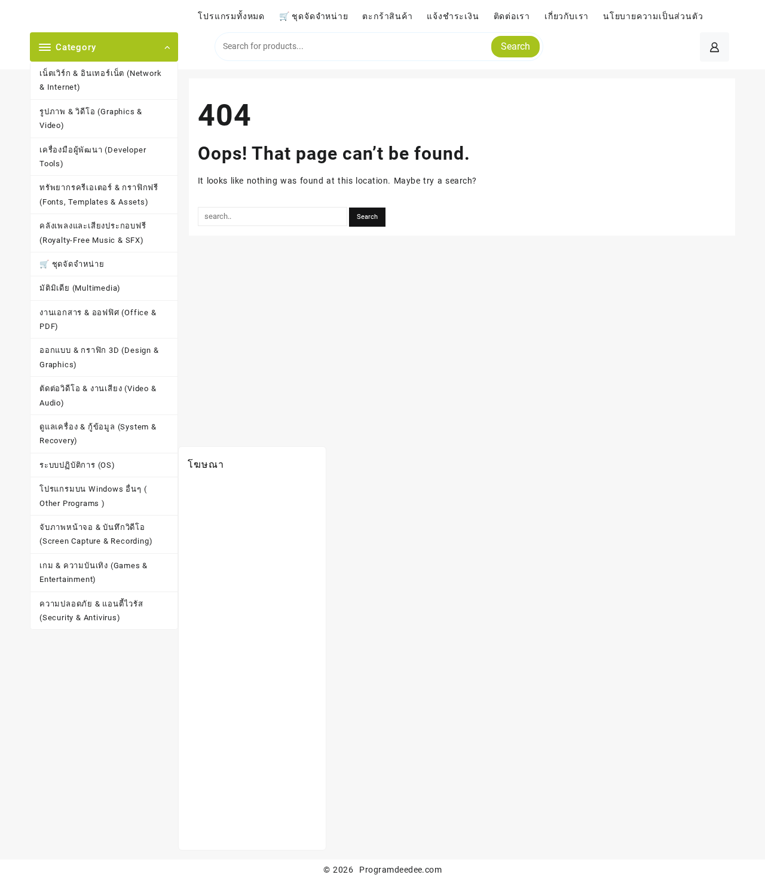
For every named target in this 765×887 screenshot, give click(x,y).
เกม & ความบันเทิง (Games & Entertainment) (93, 572)
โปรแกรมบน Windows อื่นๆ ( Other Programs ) (92, 495)
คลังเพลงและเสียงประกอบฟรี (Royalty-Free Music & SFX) (92, 232)
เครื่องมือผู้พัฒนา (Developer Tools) (92, 156)
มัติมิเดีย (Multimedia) (80, 288)
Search (515, 46)
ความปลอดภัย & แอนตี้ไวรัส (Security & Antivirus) (91, 610)
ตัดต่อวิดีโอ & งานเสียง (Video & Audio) (98, 395)
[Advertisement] (252, 661)
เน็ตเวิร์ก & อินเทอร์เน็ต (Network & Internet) (100, 80)
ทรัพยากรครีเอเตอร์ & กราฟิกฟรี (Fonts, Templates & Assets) (98, 194)
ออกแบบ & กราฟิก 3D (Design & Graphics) (99, 357)
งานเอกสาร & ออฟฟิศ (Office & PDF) (98, 319)
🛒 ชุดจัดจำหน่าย (72, 264)
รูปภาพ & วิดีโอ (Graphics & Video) (90, 118)
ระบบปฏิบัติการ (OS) (77, 465)
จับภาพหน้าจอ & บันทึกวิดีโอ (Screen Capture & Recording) (95, 534)
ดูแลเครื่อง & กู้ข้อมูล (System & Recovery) (98, 433)
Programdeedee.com (400, 869)
